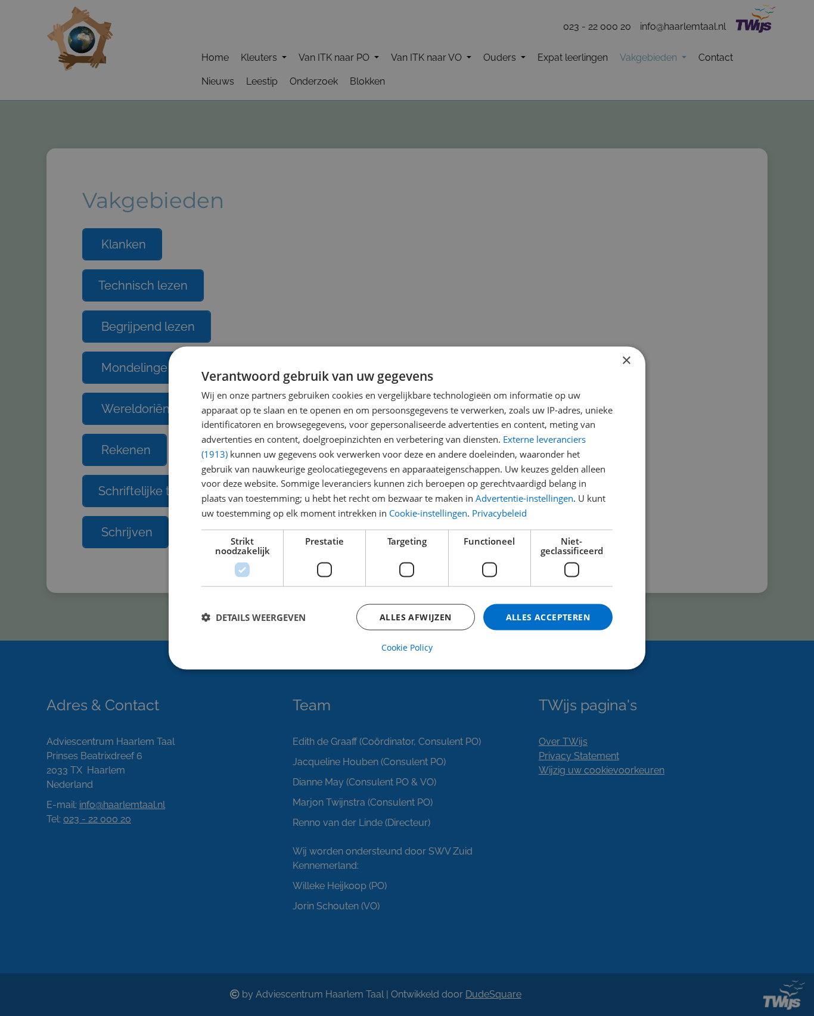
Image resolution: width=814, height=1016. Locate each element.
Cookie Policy (407, 647)
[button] (253, 617)
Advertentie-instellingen (524, 498)
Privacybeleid (499, 512)
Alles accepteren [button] (548, 616)
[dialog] (407, 508)
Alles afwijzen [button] (416, 616)
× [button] (626, 360)
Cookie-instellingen (428, 512)
